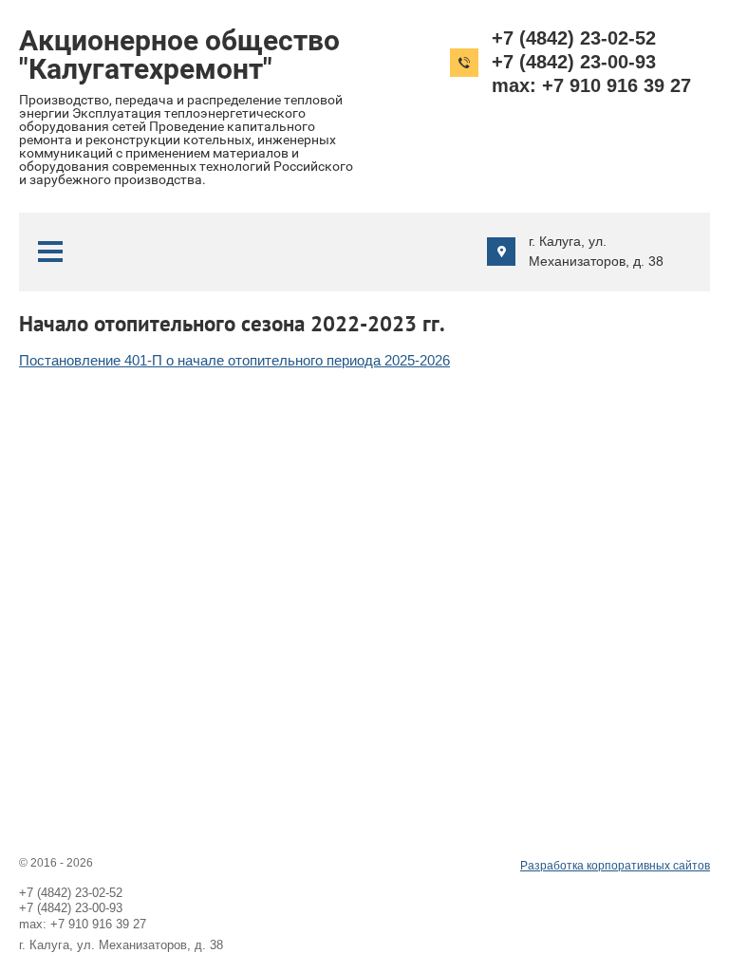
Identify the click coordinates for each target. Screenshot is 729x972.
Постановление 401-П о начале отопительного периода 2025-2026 (234, 360)
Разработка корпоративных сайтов (615, 865)
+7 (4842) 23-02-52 (574, 38)
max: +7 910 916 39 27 (591, 85)
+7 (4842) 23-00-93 (574, 61)
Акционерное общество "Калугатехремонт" (179, 55)
